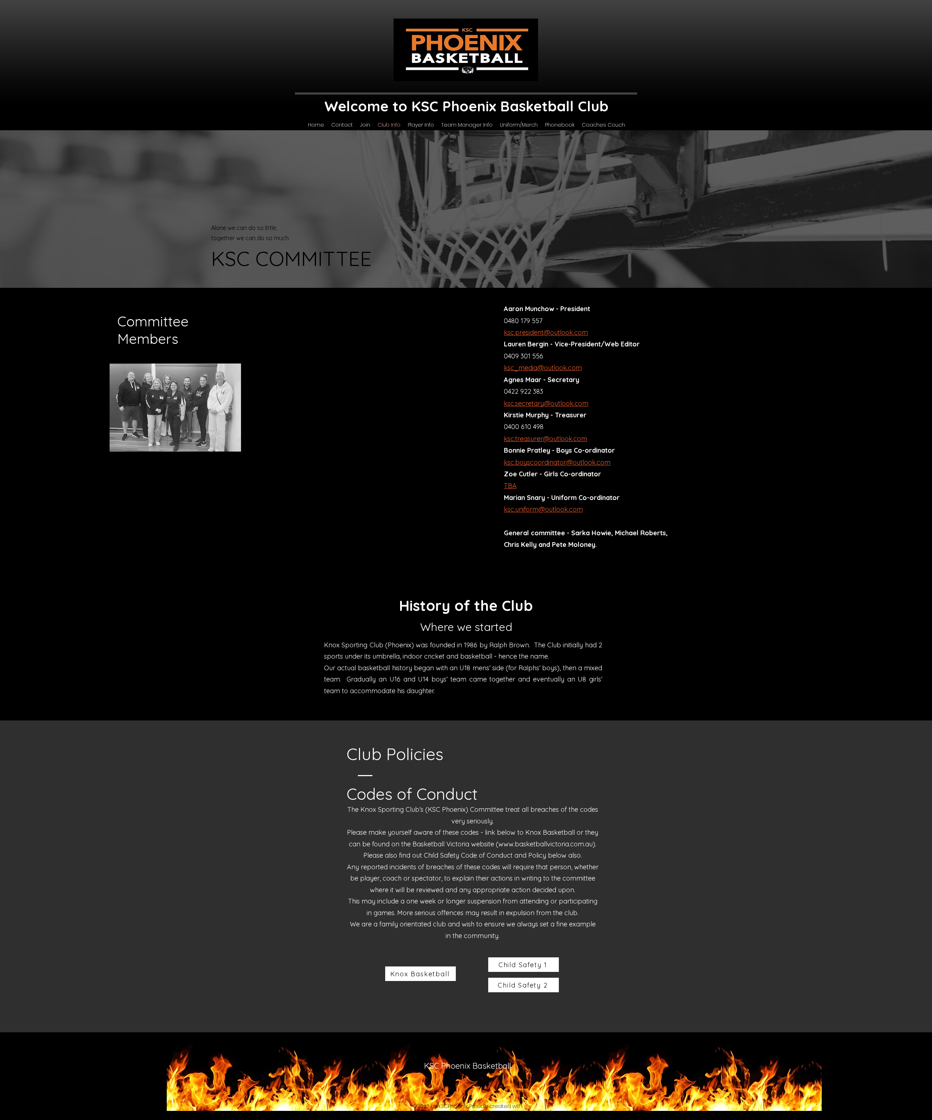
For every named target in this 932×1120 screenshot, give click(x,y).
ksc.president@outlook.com (546, 332)
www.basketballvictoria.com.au (545, 844)
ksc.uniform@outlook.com (543, 509)
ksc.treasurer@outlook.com (545, 438)
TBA (510, 485)
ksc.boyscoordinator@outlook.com (557, 462)
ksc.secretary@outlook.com (546, 403)
